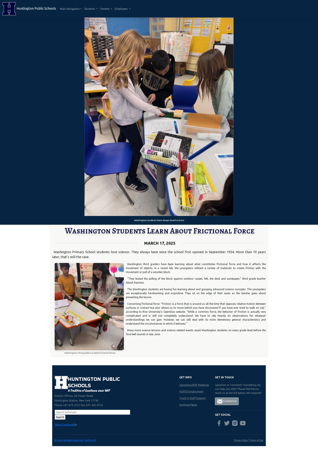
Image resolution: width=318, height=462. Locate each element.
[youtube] (243, 423)
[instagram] (235, 423)
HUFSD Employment (191, 391)
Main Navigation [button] (70, 8)
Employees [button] (121, 8)
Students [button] (90, 8)
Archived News (188, 404)
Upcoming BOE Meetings (194, 384)
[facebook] (219, 423)
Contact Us (229, 401)
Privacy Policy (241, 440)
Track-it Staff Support (192, 398)
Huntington (85, 379)
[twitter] (227, 423)
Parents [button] (105, 8)
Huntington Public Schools (36, 8)
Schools (79, 385)
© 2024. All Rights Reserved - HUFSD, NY (75, 440)
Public (111, 379)
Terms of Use (256, 440)
